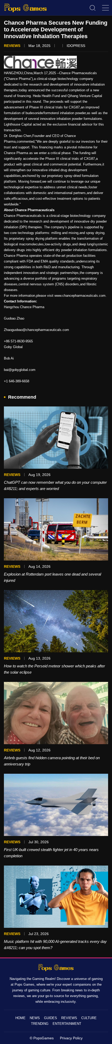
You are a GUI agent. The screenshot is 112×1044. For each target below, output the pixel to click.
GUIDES (50, 1018)
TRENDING (39, 1024)
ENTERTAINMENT (67, 1024)
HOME (20, 1018)
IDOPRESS (76, 46)
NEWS (35, 1018)
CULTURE (89, 1018)
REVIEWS (69, 1018)
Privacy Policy (71, 1038)
